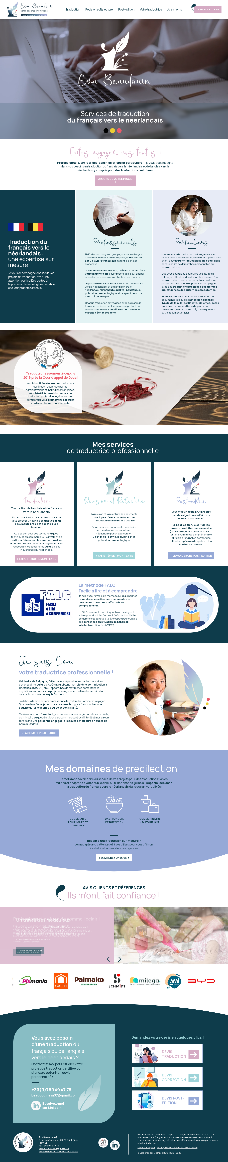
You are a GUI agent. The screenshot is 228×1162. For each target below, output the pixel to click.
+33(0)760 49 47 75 (51, 1090)
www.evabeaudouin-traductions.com (58, 1151)
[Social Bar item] (36, 1105)
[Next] (119, 959)
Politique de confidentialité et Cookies (177, 1147)
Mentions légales (146, 1147)
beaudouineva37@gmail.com (54, 1095)
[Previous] (108, 959)
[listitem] (117, 980)
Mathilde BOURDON (164, 1152)
